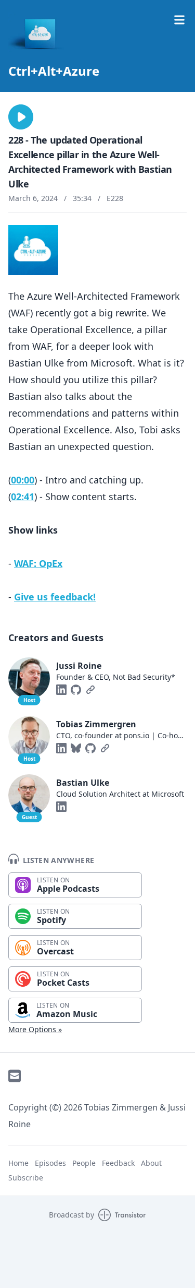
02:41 (22, 496)
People (84, 1163)
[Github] (76, 689)
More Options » (35, 1029)
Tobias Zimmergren (96, 724)
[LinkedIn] (61, 689)
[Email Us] (14, 1076)
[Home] (97, 33)
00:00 (22, 480)
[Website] (90, 689)
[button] (20, 116)
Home (18, 1163)
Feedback (118, 1163)
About (151, 1163)
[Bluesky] (76, 748)
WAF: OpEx (38, 563)
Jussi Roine (78, 665)
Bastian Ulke (82, 782)
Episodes (50, 1163)
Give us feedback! (55, 596)
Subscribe (25, 1178)
